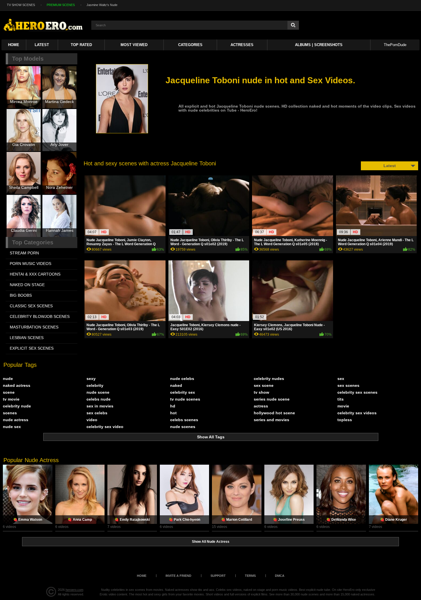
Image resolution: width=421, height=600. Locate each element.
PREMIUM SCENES (61, 5)
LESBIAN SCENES (27, 337)
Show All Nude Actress (210, 542)
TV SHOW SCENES (21, 5)
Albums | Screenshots (319, 45)
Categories (190, 45)
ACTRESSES (242, 45)
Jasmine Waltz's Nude (101, 5)
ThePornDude (395, 45)
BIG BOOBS (21, 295)
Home (13, 45)
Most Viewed (134, 45)
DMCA (279, 575)
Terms (250, 575)
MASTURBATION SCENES (34, 327)
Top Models (28, 59)
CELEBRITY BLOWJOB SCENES (40, 316)
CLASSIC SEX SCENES (31, 306)
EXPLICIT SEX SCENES (32, 348)
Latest (42, 45)
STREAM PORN (24, 253)
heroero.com (74, 589)
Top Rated (81, 45)
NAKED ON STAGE (27, 284)
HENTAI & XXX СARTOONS (35, 274)
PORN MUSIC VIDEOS (30, 263)
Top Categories (32, 242)
